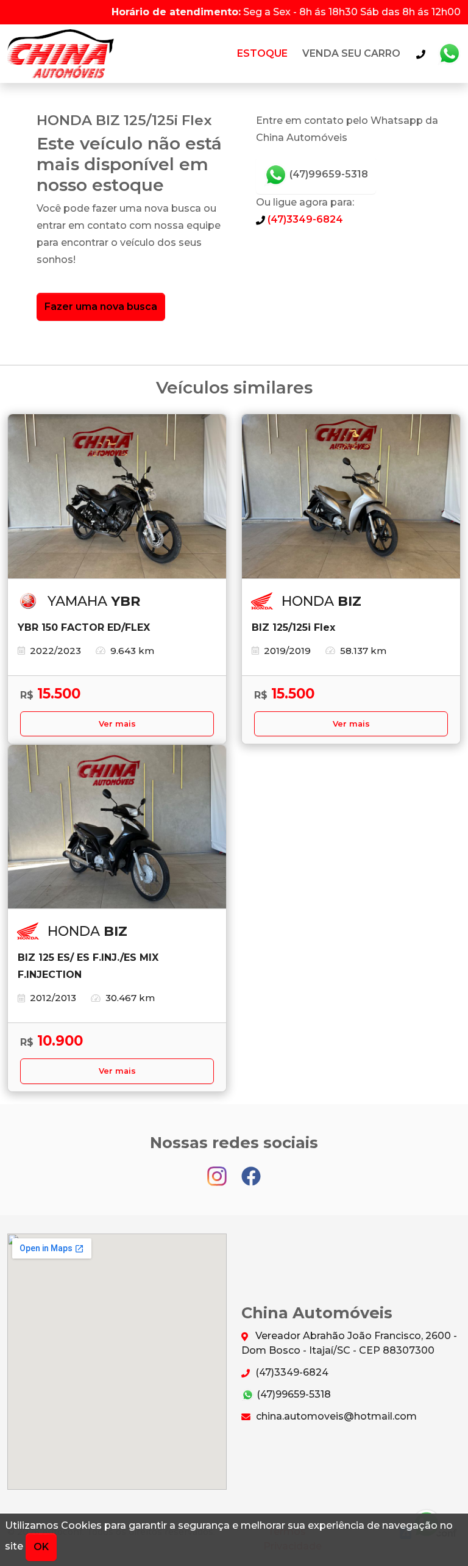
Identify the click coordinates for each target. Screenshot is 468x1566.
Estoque (262, 53)
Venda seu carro (351, 53)
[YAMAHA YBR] (117, 496)
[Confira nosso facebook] (251, 1170)
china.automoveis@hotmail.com (335, 1416)
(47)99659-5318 (327, 174)
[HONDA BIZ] (351, 496)
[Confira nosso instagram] (218, 1170)
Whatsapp (449, 53)
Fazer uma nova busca (100, 306)
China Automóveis (60, 53)
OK (41, 1547)
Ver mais (117, 723)
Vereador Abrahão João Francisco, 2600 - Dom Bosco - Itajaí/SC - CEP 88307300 (349, 1343)
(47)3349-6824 (304, 219)
